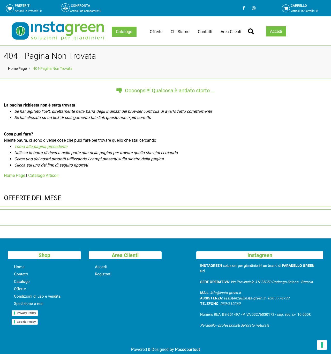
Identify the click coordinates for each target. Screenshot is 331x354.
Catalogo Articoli (43, 175)
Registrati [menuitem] (103, 274)
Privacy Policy (26, 313)
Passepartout (187, 349)
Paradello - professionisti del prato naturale (234, 325)
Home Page (17, 68)
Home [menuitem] (19, 267)
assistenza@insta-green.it (244, 298)
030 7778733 (278, 298)
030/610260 (230, 304)
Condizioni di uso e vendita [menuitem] (37, 296)
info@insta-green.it (225, 293)
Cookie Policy (26, 321)
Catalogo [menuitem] (22, 281)
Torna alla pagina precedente (40, 146)
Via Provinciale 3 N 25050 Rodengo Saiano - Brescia (271, 282)
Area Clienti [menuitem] (231, 31)
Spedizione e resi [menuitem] (28, 303)
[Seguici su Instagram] (253, 8)
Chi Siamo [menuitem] (180, 31)
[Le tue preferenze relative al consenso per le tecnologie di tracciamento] (322, 345)
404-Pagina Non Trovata (52, 68)
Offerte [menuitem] (156, 31)
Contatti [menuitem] (205, 31)
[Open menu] (124, 32)
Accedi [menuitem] (101, 267)
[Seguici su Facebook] (244, 8)
